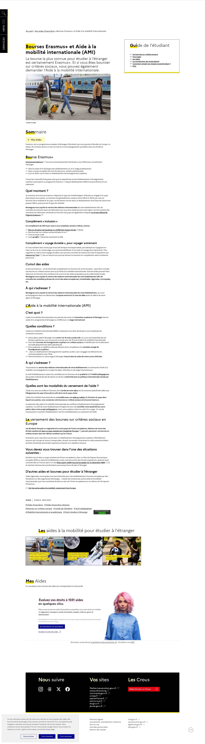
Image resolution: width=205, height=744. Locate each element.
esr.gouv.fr (96, 703)
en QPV (36, 237)
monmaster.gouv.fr (100, 693)
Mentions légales (96, 719)
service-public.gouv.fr (139, 722)
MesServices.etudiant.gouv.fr (103, 688)
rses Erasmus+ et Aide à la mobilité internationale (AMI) (39, 556)
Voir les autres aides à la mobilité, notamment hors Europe (52, 488)
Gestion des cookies (98, 730)
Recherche (3, 11)
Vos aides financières (45, 31)
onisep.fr (95, 696)
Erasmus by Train (32, 255)
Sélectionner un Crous (140, 689)
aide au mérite (79, 397)
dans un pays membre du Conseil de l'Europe (60, 431)
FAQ (134, 66)
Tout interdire (47, 736)
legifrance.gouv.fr (137, 725)
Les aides (136, 59)
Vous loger (137, 57)
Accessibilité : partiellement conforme (105, 722)
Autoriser (102, 513)
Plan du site (94, 725)
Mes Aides (36, 139)
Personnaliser (28, 736)
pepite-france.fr (98, 698)
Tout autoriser (66, 736)
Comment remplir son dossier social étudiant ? (152, 64)
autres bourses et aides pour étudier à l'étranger (78, 556)
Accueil (29, 31)
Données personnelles (99, 727)
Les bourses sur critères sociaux (145, 54)
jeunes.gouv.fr (97, 706)
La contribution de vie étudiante (146, 61)
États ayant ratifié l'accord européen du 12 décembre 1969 (81, 463)
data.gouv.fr (135, 727)
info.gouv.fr (133, 719)
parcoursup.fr (97, 701)
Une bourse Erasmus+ (34, 162)
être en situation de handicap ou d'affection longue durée (52, 230)
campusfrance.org (99, 691)
